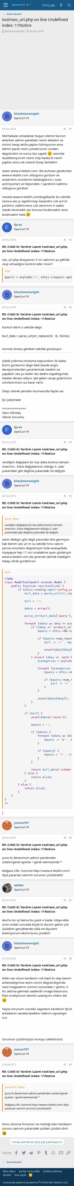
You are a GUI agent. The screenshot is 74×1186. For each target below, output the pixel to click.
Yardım (7, 1175)
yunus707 (21, 823)
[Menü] (5, 5)
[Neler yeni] (61, 5)
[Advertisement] (37, 72)
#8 (70, 958)
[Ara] (69, 5)
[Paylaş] (64, 129)
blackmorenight (14, 31)
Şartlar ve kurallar (29, 1171)
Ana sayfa (20, 1175)
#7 (70, 900)
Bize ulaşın (9, 1171)
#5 (70, 496)
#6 (70, 837)
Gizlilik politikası (52, 1171)
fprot (18, 224)
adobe (19, 885)
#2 (70, 239)
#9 (70, 1064)
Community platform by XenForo (35, 1182)
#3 (70, 307)
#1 (70, 129)
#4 (70, 442)
